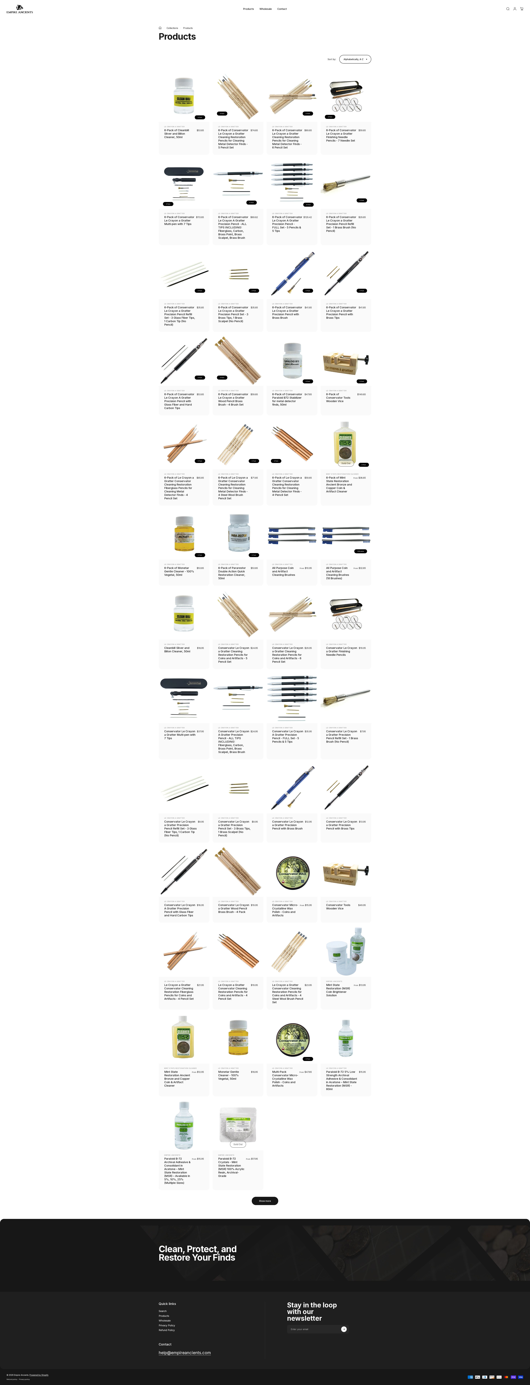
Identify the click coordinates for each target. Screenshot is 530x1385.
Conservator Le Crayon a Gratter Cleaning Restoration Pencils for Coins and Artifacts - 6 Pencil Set (287, 654)
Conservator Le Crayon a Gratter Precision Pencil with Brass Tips (341, 825)
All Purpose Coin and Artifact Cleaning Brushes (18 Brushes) (337, 573)
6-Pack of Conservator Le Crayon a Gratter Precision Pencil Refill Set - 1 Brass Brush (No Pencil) (341, 224)
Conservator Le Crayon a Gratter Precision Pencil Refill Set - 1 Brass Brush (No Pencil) (342, 736)
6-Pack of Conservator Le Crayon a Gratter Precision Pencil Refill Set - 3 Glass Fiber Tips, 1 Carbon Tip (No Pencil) (179, 316)
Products (164, 1315)
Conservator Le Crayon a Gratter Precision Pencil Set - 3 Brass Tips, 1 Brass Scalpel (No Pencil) (234, 828)
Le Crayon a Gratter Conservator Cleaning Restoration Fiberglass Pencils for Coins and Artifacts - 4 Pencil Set (179, 991)
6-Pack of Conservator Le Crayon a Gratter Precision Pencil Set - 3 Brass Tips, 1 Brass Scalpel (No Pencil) (233, 314)
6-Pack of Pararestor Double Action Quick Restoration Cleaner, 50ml (232, 573)
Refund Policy (167, 1330)
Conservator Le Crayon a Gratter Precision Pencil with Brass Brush (287, 825)
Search (163, 1311)
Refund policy (12, 1379)
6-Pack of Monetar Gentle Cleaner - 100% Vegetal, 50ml (179, 571)
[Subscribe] (344, 1329)
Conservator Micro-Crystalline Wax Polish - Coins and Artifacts (285, 910)
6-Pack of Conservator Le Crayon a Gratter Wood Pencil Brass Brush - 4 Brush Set (233, 399)
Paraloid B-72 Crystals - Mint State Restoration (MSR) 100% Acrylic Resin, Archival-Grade (231, 1167)
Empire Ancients (334, 981)
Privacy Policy (167, 1325)
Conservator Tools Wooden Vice (338, 906)
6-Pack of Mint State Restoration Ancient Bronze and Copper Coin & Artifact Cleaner (339, 484)
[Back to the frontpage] (160, 28)
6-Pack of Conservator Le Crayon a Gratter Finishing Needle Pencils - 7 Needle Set (341, 135)
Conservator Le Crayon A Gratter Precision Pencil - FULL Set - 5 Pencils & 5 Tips (287, 736)
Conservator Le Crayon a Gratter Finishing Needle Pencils (341, 651)
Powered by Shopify (39, 1375)
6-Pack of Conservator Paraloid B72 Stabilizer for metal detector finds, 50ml (287, 399)
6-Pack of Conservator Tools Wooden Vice (338, 398)
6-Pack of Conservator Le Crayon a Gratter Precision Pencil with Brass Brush (287, 312)
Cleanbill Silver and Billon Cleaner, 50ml (177, 649)
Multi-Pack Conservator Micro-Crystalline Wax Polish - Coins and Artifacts (285, 1078)
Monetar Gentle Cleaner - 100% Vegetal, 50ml (228, 1075)
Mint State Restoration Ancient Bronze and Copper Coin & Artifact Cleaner (177, 1078)
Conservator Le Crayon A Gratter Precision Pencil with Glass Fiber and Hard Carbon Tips (179, 910)
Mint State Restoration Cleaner (342, 474)
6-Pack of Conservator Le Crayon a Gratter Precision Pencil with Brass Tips (341, 312)
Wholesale (165, 1320)
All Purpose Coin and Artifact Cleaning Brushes (283, 571)
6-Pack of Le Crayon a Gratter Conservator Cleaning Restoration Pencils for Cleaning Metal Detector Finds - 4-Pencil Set (287, 486)
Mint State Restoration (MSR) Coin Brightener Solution (338, 990)
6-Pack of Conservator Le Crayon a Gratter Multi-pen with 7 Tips (179, 220)
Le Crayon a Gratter (174, 127)
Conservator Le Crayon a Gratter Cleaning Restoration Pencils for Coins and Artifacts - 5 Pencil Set (233, 654)
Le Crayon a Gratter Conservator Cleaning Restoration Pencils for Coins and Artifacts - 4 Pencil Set (233, 991)
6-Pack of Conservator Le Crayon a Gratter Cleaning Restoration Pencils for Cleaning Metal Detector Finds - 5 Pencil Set (233, 139)
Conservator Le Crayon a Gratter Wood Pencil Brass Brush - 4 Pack (233, 908)
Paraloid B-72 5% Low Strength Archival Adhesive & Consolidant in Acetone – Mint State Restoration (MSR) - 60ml (341, 1080)
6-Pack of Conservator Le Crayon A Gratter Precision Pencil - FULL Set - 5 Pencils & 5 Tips (287, 224)
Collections (172, 28)
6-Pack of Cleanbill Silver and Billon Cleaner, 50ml (176, 134)
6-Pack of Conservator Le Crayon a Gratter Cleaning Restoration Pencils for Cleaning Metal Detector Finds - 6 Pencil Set (287, 139)
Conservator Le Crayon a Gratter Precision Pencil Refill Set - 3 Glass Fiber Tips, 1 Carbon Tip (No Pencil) (180, 828)
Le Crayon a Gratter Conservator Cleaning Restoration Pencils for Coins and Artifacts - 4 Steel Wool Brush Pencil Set (287, 993)
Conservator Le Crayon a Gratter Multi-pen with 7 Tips (180, 735)
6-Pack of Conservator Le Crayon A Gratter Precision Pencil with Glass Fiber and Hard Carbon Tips (179, 401)
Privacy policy (24, 1379)
